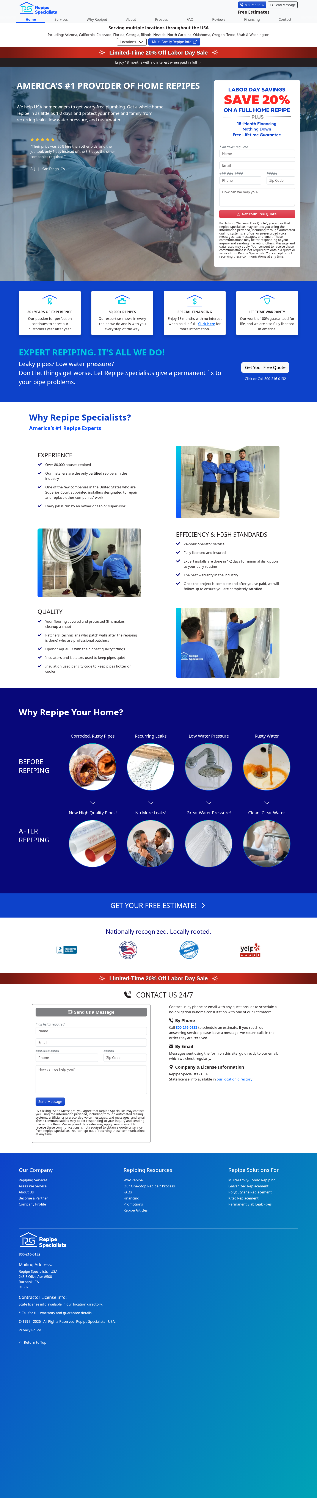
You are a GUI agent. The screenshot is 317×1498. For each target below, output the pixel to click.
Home (31, 19)
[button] (132, 41)
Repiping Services (33, 1180)
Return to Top (35, 1342)
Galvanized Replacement (248, 1186)
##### (272, 173)
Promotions (133, 1204)
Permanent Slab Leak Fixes (250, 1204)
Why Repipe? (97, 19)
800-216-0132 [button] (254, 5)
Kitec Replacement (243, 1198)
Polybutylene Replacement (250, 1192)
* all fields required (233, 147)
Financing (252, 19)
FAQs (128, 1192)
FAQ (190, 19)
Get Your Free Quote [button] (265, 367)
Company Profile (32, 1204)
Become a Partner (33, 1198)
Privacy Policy (30, 1330)
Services (61, 19)
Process (161, 19)
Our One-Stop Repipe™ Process (149, 1186)
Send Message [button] (285, 5)
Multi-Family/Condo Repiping (252, 1180)
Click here (206, 323)
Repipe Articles (136, 1210)
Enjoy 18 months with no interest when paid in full (156, 62)
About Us (26, 1192)
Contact (285, 19)
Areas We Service (33, 1186)
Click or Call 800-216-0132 (265, 378)
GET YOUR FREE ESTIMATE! (153, 905)
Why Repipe (133, 1180)
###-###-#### (231, 173)
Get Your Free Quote (259, 214)
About (131, 19)
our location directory (234, 1079)
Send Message (50, 1101)
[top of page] (38, 7)
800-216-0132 (186, 1027)
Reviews (218, 19)
